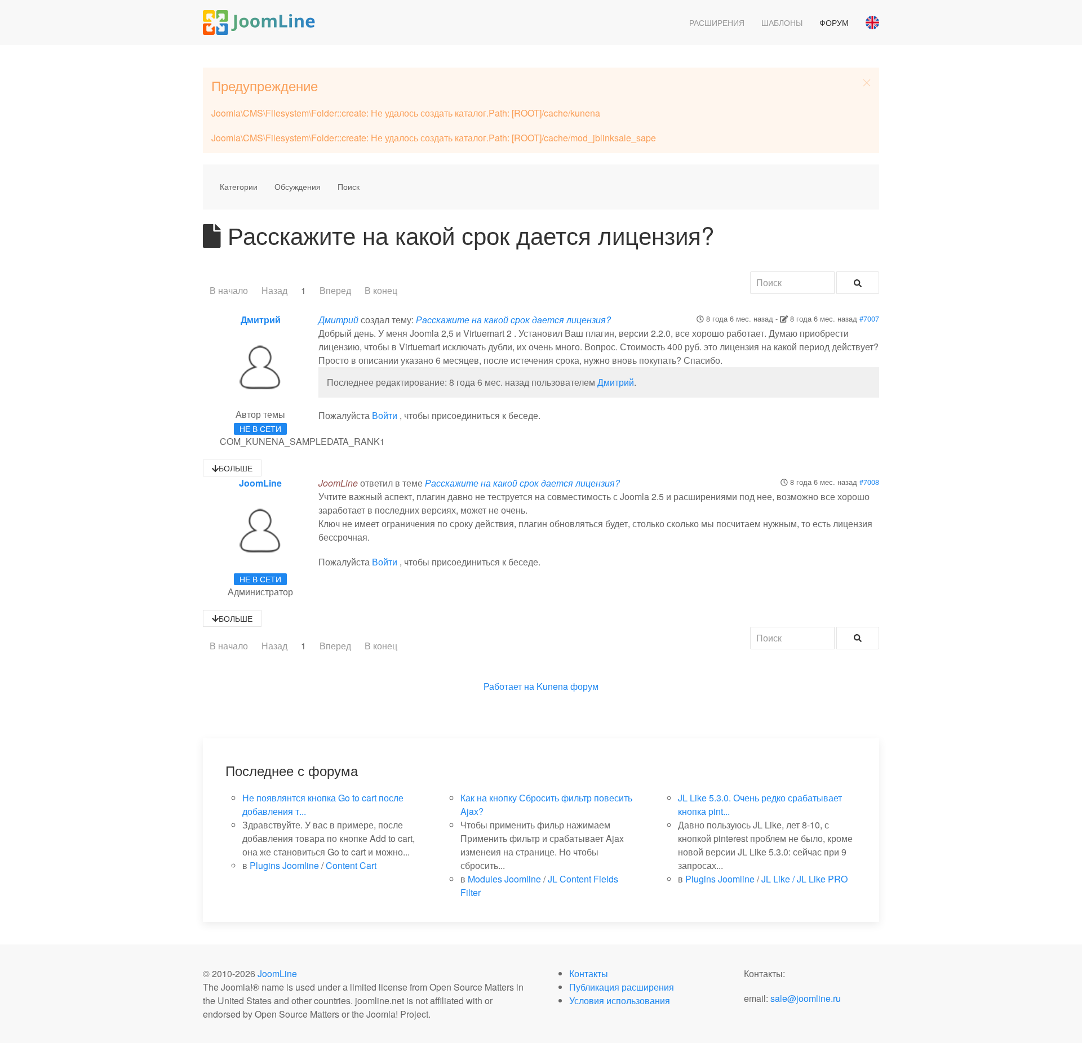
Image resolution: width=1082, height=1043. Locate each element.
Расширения (716, 22)
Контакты (588, 973)
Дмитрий (261, 319)
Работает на (509, 686)
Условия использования (619, 1000)
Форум (834, 22)
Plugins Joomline (284, 865)
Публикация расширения (621, 986)
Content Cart (351, 865)
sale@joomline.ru (805, 998)
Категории (239, 186)
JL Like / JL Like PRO (804, 878)
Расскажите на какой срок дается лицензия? (513, 319)
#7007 (869, 318)
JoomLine (260, 482)
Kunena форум (567, 686)
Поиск (349, 186)
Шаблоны (781, 22)
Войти (384, 415)
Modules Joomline (504, 878)
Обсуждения (297, 186)
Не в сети (260, 428)
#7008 (869, 481)
